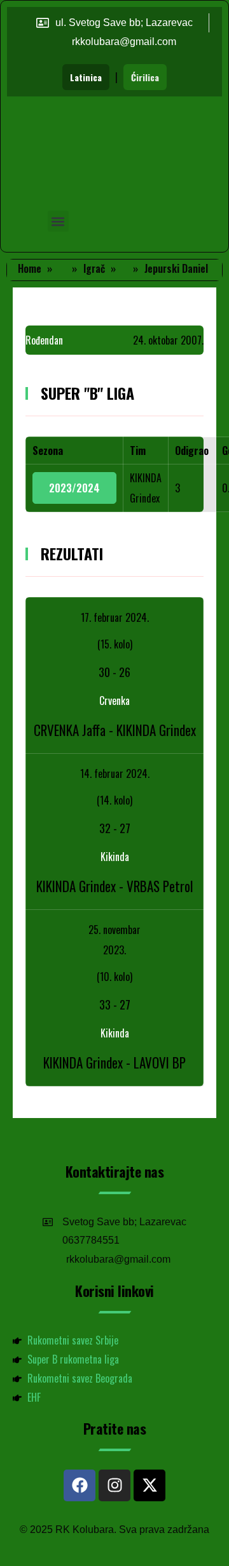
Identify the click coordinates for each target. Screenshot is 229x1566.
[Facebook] (79, 1485)
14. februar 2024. (114, 773)
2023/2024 (74, 488)
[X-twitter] (149, 1485)
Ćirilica (145, 77)
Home (29, 268)
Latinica (86, 77)
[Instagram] (114, 1485)
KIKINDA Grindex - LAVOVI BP (114, 1062)
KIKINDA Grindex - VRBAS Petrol (114, 886)
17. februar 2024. (115, 617)
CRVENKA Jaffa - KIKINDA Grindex (115, 730)
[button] (58, 221)
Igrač (94, 268)
